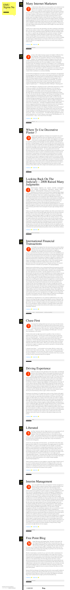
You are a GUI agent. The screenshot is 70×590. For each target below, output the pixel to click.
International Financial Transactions (40, 242)
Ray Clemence (36, 143)
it (36, 121)
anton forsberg (45, 329)
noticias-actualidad (48, 312)
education (28, 473)
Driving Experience (38, 368)
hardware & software (30, 121)
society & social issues (35, 232)
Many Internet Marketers (41, 3)
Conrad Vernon (51, 195)
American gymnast (30, 20)
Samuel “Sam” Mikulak (43, 382)
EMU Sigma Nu (8, 6)
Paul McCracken (37, 492)
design (27, 170)
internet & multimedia (30, 47)
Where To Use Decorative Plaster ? (42, 131)
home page (28, 419)
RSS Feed (3, 9)
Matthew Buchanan (12, 588)
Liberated (32, 428)
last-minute (28, 312)
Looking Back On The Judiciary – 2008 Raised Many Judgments (45, 181)
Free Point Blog (36, 538)
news (34, 312)
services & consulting (30, 529)
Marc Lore (56, 452)
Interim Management (39, 481)
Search (5, 9)
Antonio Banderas (55, 264)
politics (27, 232)
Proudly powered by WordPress (7, 586)
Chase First (33, 320)
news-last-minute (39, 312)
